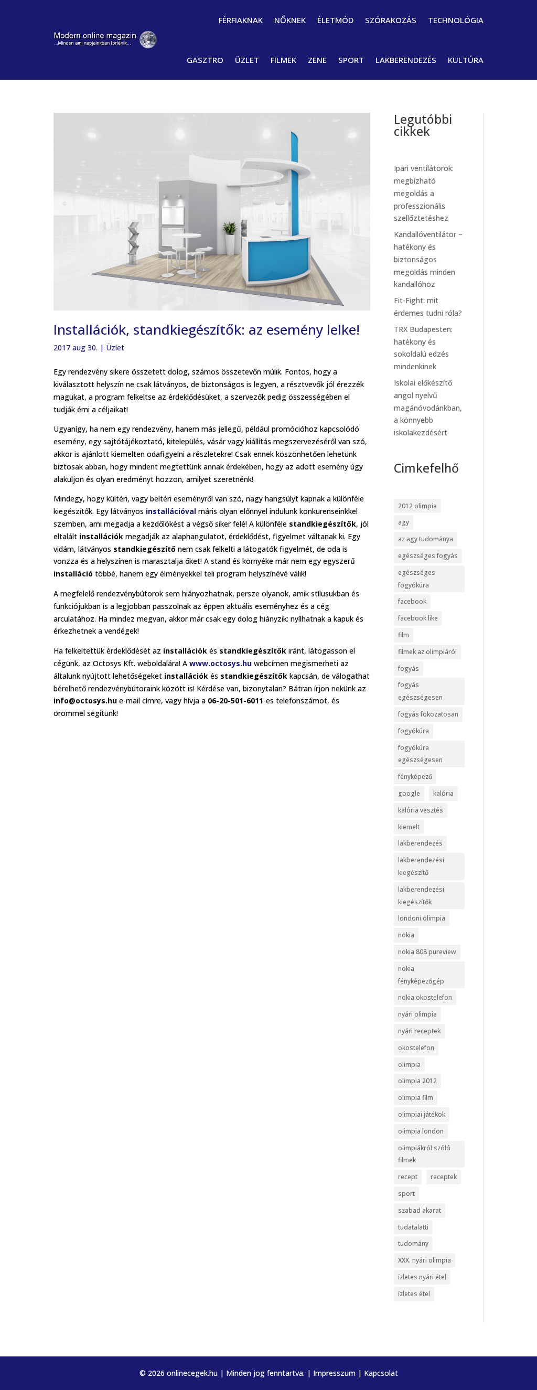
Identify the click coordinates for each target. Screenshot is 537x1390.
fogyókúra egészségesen (420, 754)
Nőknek (290, 20)
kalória (443, 793)
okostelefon (416, 1047)
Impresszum (334, 1373)
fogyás (408, 668)
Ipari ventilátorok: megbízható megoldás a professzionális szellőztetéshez (424, 193)
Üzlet (247, 60)
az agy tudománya (425, 538)
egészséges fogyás (428, 555)
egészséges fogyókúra (416, 579)
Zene (317, 60)
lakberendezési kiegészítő (421, 866)
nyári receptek (419, 1031)
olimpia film (415, 1097)
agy (403, 522)
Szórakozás (390, 20)
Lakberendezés (405, 60)
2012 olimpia (417, 505)
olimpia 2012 (417, 1080)
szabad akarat (419, 1210)
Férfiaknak (241, 20)
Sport (351, 60)
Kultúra (466, 60)
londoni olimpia (421, 918)
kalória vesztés (420, 810)
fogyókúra (413, 730)
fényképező (415, 776)
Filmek (283, 60)
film (403, 634)
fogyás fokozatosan (428, 714)
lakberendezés (420, 843)
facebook (412, 601)
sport (406, 1193)
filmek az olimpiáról (427, 651)
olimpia (409, 1064)
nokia (406, 935)
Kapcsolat (381, 1373)
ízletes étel (414, 1293)
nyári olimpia (417, 1014)
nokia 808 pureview (427, 951)
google (409, 793)
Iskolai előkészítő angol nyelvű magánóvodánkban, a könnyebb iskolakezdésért (428, 407)
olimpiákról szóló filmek (424, 1154)
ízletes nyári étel (422, 1277)
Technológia (456, 20)
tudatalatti (413, 1227)
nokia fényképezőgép (421, 975)
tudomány (413, 1243)
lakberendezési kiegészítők (421, 895)
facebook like (418, 618)
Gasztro (205, 60)
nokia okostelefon (425, 997)
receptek (444, 1176)
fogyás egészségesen (420, 691)
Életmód (335, 20)
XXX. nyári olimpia (424, 1260)
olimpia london (421, 1131)
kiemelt (409, 826)
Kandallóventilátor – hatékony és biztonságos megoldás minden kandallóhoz (428, 259)
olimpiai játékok (421, 1114)
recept (407, 1176)
